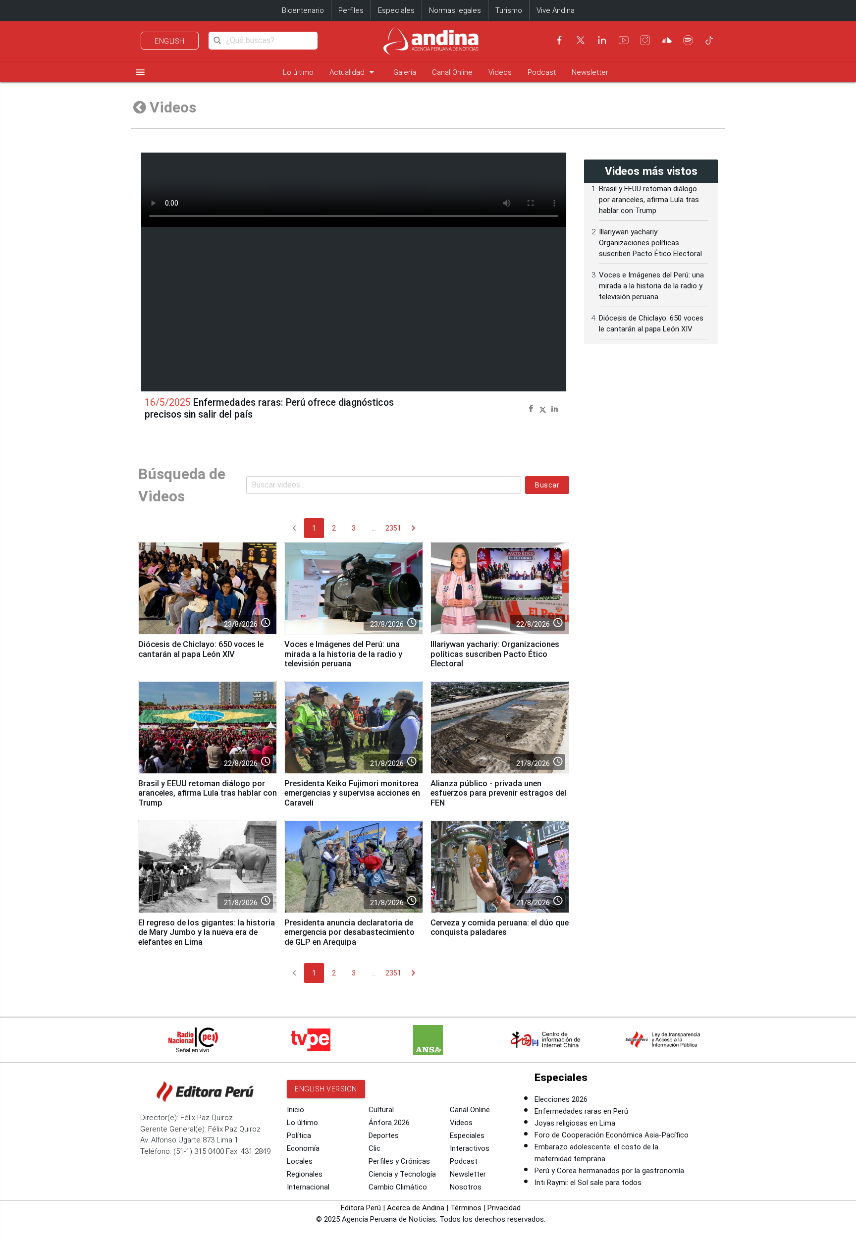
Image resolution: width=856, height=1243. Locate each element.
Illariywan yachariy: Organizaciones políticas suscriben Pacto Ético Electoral (494, 654)
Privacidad (504, 1207)
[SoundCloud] (667, 40)
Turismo (508, 10)
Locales (300, 1161)
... (374, 528)
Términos (466, 1207)
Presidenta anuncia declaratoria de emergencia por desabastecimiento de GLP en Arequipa (349, 932)
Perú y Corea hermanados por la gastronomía (609, 1170)
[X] (580, 40)
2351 (393, 528)
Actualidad (353, 72)
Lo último (298, 72)
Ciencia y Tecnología (402, 1174)
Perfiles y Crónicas (399, 1161)
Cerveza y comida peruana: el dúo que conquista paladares (499, 927)
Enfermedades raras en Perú (581, 1111)
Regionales (304, 1174)
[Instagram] (645, 40)
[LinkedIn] (602, 40)
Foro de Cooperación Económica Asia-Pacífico (612, 1135)
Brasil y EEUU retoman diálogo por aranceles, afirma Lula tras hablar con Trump (207, 793)
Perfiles (351, 10)
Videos (500, 72)
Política (299, 1135)
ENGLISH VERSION (326, 1089)
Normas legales (455, 10)
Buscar (547, 485)
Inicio (295, 1109)
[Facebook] (559, 40)
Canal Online (452, 72)
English (170, 41)
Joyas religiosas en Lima (575, 1123)
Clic (374, 1148)
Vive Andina (555, 10)
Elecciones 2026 (561, 1099)
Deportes (384, 1135)
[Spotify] (688, 40)
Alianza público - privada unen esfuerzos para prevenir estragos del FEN (498, 793)
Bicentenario (303, 10)
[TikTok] (709, 40)
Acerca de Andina (415, 1207)
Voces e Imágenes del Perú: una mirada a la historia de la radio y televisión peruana (343, 654)
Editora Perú (361, 1207)
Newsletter (590, 72)
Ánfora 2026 (389, 1122)
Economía (303, 1148)
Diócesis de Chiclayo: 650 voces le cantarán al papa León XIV (201, 649)
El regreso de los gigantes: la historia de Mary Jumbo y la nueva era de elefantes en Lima (206, 932)
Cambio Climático (398, 1187)
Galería (404, 72)
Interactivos (469, 1148)
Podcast (542, 72)
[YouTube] (624, 40)
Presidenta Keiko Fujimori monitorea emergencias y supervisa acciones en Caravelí (352, 793)
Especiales (396, 10)
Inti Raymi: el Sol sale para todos (588, 1182)
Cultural (381, 1109)
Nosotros (466, 1187)
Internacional (308, 1187)
